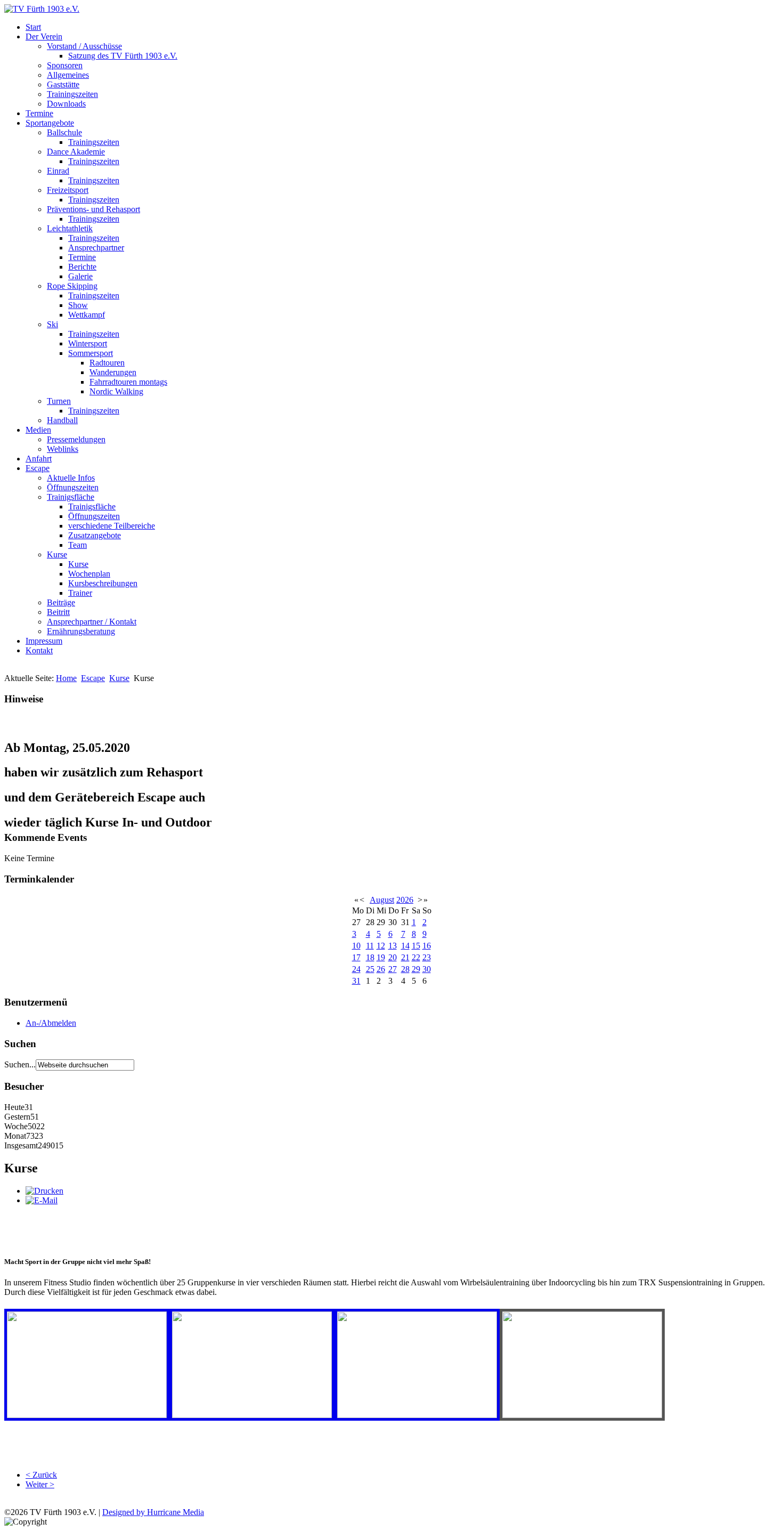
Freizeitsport (67, 190)
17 (356, 957)
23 (426, 957)
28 (405, 969)
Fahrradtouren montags (128, 381)
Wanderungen (112, 372)
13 (392, 945)
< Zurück (41, 1474)
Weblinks (62, 448)
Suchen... (20, 1064)
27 (392, 969)
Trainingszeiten (72, 94)
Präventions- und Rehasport (93, 209)
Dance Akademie (76, 151)
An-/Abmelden (51, 1022)
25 (370, 969)
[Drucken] (44, 1190)
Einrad (58, 170)
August (382, 899)
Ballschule (64, 132)
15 (416, 945)
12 (381, 945)
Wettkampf (86, 314)
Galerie (80, 276)
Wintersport (87, 343)
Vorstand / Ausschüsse (84, 46)
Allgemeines (68, 74)
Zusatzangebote (94, 535)
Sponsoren (65, 65)
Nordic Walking (116, 391)
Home (66, 678)
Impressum (44, 640)
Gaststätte (63, 84)
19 (381, 957)
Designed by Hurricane (142, 1512)
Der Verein (44, 36)
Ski (52, 324)
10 (356, 945)
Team (77, 544)
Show (78, 305)
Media (193, 1512)
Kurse (57, 554)
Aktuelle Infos (71, 477)
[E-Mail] (42, 1200)
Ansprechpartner (96, 247)
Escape (38, 468)
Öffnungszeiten (73, 487)
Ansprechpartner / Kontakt (91, 621)
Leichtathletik (70, 228)
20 (392, 957)
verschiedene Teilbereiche (111, 525)
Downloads (66, 103)
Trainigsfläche (70, 496)
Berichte (82, 266)
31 (356, 980)
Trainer (80, 592)
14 (405, 945)
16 (426, 945)
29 (416, 969)
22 (416, 957)
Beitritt (58, 612)
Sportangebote (50, 122)
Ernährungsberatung (81, 631)
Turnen (59, 401)
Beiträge (61, 602)
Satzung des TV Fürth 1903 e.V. (122, 55)
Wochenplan (89, 573)
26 (381, 969)
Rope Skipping (72, 285)
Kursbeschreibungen (102, 583)
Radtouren (107, 362)
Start (33, 26)
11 (370, 945)
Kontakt (39, 650)
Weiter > (40, 1484)
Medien (38, 429)
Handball (62, 420)
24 (356, 969)
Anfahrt (39, 458)
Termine (39, 113)
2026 (404, 899)
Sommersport (90, 353)
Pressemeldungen (76, 439)
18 (370, 957)
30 (426, 969)
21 (405, 957)
